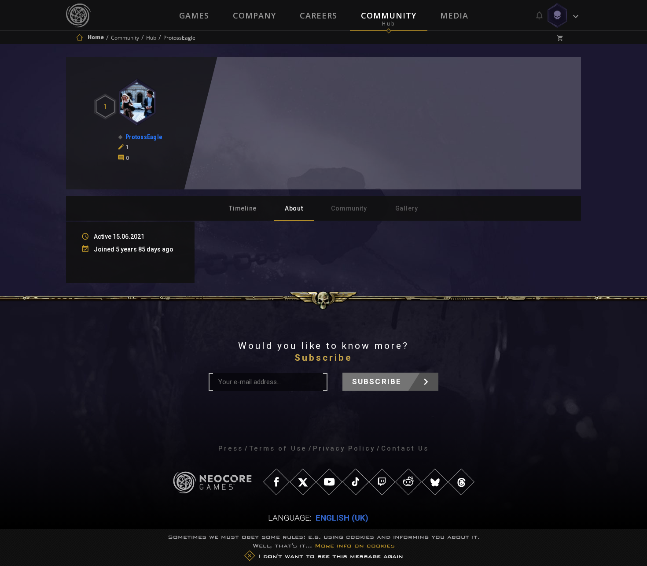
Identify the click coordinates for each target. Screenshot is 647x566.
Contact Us (405, 448)
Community (388, 15)
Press (230, 448)
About (294, 208)
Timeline (243, 208)
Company (254, 15)
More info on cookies (355, 545)
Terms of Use (278, 448)
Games (194, 15)
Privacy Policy (344, 448)
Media (454, 15)
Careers (318, 15)
